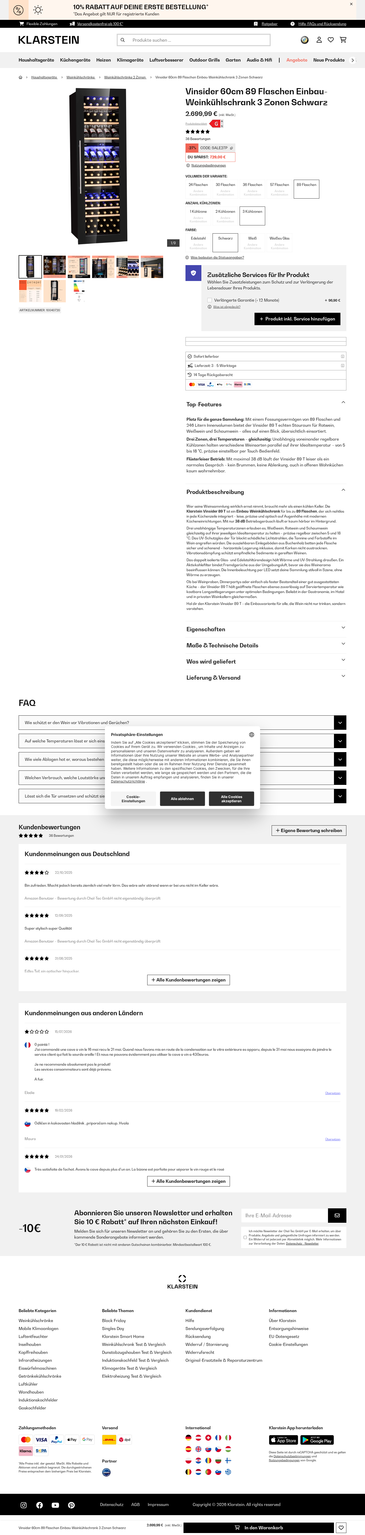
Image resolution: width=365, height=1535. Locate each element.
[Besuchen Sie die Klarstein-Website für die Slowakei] (208, 1449)
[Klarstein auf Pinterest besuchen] (71, 1505)
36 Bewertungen (198, 139)
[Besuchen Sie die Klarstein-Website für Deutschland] (188, 1438)
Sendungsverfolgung (204, 1328)
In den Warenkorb (263, 1527)
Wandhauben (31, 1392)
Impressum (158, 1504)
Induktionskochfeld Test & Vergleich (135, 1360)
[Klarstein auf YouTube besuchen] (55, 1505)
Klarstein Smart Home (123, 1336)
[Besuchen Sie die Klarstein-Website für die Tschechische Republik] (218, 1449)
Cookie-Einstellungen (288, 1344)
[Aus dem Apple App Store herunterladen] (283, 1440)
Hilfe (189, 1320)
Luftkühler (28, 1384)
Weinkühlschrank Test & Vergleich (134, 1344)
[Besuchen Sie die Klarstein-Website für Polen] (188, 1461)
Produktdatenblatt (196, 123)
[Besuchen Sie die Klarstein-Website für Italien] (228, 1438)
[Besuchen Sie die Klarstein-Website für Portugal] (208, 1472)
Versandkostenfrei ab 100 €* (100, 24)
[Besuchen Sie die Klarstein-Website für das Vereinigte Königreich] (198, 1449)
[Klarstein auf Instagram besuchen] (24, 1505)
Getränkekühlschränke (40, 1376)
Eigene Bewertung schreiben (311, 830)
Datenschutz (111, 1504)
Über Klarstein (282, 1320)
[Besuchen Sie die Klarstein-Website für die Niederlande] (198, 1472)
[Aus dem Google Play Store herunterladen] (317, 1440)
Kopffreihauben (33, 1352)
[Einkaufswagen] (343, 39)
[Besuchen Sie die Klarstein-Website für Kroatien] (198, 1461)
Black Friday (114, 1320)
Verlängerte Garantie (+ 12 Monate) (246, 300)
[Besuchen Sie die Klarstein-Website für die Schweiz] (208, 1438)
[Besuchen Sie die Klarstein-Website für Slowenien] (218, 1472)
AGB (135, 1504)
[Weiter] (352, 60)
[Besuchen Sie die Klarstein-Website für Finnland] (228, 1461)
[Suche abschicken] (123, 40)
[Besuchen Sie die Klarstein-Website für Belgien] (188, 1472)
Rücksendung (198, 1336)
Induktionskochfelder (38, 1399)
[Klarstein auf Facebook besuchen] (39, 1505)
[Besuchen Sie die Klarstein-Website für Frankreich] (218, 1438)
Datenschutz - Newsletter (302, 1243)
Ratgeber (270, 24)
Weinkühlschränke (81, 77)
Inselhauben (30, 1344)
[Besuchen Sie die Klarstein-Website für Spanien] (188, 1449)
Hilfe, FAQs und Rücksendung (322, 24)
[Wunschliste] (331, 39)
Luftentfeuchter (33, 1336)
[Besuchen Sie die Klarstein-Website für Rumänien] (208, 1461)
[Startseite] (25, 77)
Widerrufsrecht (199, 1352)
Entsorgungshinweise (289, 1328)
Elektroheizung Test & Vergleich (131, 1376)
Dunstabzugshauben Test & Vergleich (137, 1352)
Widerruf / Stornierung (206, 1344)
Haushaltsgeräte (44, 77)
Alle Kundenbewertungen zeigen (190, 979)
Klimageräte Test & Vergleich (129, 1368)
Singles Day (113, 1328)
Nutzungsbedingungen (284, 1460)
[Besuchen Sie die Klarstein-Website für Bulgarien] (218, 1461)
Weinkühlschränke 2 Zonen (125, 77)
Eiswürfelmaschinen (37, 1368)
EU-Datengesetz (284, 1336)
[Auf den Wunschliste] (341, 1528)
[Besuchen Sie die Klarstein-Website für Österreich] (198, 1438)
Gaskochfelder (32, 1407)
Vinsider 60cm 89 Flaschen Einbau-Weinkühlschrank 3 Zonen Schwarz (209, 77)
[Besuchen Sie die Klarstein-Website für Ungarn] (228, 1449)
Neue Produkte (329, 60)
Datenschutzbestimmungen (292, 1456)
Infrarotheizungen (35, 1360)
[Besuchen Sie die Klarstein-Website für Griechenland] (228, 1472)
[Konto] (319, 39)
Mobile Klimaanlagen (38, 1328)
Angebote (297, 60)
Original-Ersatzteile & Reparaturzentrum (223, 1360)
